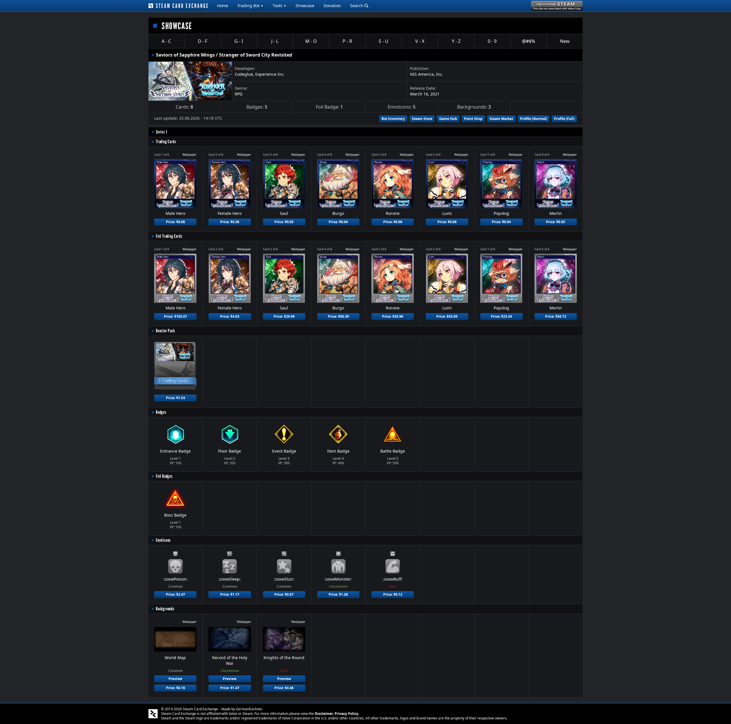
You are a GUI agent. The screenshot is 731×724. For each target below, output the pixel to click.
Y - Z (456, 41)
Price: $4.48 (284, 687)
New (565, 41)
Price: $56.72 (555, 316)
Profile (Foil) (564, 118)
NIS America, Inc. (426, 74)
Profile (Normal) (533, 118)
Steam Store (422, 118)
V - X (419, 41)
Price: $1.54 (175, 397)
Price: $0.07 (284, 594)
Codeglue (244, 74)
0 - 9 (492, 41)
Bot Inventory (393, 118)
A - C (166, 41)
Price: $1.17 (229, 594)
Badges (161, 412)
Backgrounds (165, 608)
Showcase (305, 5)
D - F (202, 41)
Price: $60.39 (338, 316)
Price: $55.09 (446, 316)
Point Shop (473, 118)
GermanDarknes (249, 709)
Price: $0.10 (175, 687)
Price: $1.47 (229, 687)
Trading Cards (166, 141)
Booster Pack (165, 330)
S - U (383, 41)
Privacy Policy (346, 713)
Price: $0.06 (175, 221)
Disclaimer (324, 713)
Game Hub (448, 118)
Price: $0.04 (338, 221)
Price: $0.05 (284, 221)
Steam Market (501, 118)
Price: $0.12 (392, 594)
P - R (347, 41)
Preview (175, 678)
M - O (311, 41)
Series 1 (161, 132)
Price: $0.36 (229, 221)
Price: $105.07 (175, 316)
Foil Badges (164, 476)
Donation (332, 5)
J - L (274, 41)
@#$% (528, 41)
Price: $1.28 (338, 594)
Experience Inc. (270, 74)
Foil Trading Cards (169, 236)
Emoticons (163, 540)
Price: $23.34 (501, 316)
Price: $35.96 (392, 316)
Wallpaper (189, 155)
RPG (238, 94)
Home (222, 5)
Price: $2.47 (175, 594)
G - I (238, 41)
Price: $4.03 (229, 316)
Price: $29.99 (284, 316)
